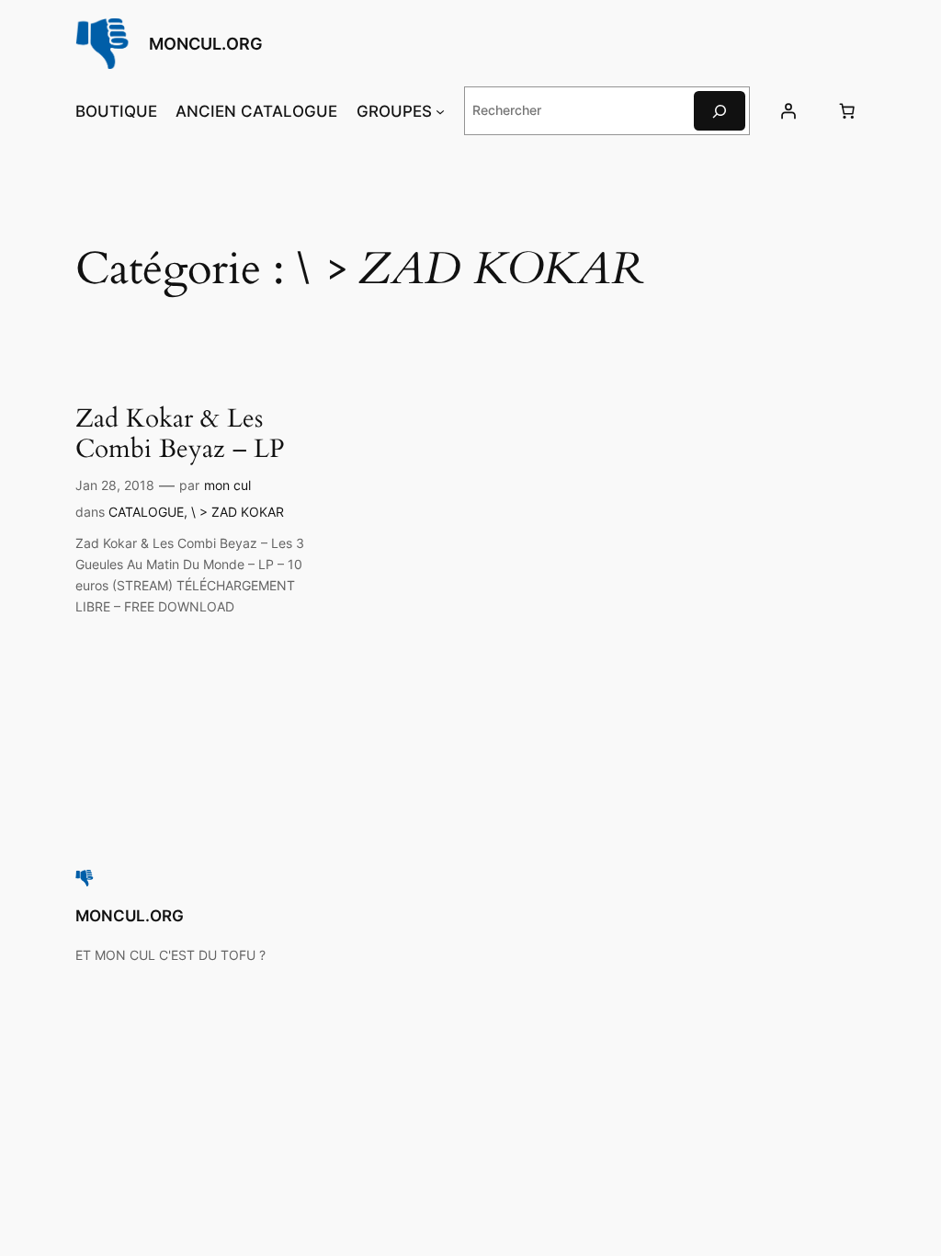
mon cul (227, 485)
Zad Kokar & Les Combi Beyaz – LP (180, 434)
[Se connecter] (788, 111)
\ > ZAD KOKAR (237, 512)
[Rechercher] (719, 111)
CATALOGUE (146, 512)
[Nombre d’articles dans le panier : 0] (846, 111)
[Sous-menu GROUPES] (440, 111)
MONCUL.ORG (206, 43)
